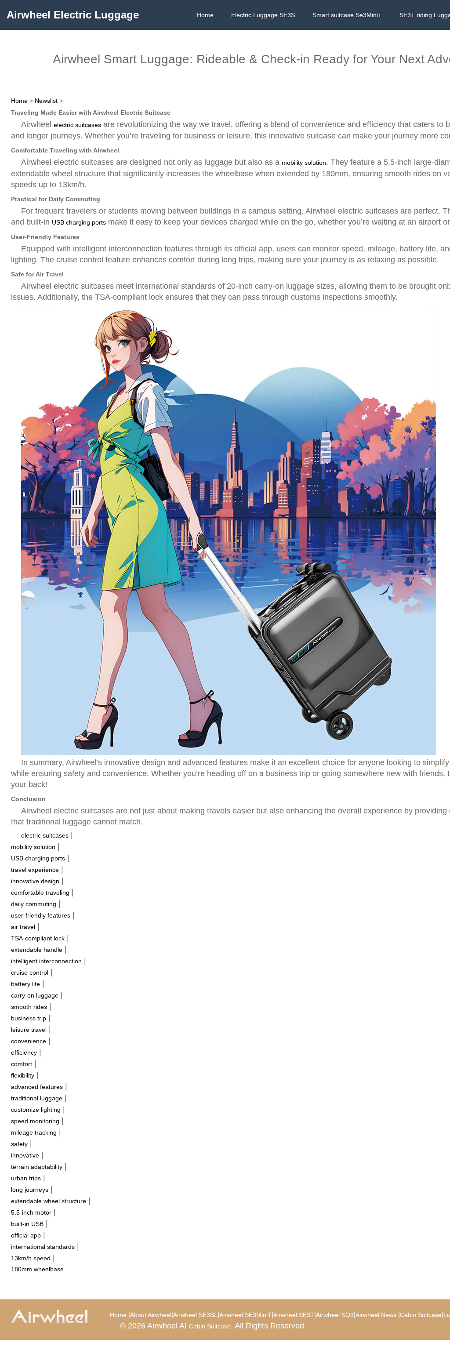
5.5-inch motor (31, 1212)
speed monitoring (35, 1121)
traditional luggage (36, 1098)
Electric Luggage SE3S (263, 14)
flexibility (22, 1075)
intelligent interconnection (46, 961)
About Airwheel (150, 1314)
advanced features (37, 1086)
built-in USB (27, 1223)
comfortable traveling (40, 892)
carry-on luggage (34, 995)
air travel (23, 926)
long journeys (29, 1189)
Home (205, 14)
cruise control (29, 972)
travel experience (35, 869)
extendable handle (36, 949)
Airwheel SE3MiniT (245, 1314)
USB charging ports (79, 222)
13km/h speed (31, 1258)
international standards (43, 1246)
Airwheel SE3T (293, 1314)
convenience (28, 1041)
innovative (25, 1155)
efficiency (24, 1052)
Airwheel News (376, 1314)
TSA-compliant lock (38, 938)
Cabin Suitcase (421, 1314)
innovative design (35, 881)
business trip (28, 1018)
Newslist (46, 100)
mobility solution (304, 162)
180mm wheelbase (37, 1269)
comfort (21, 1063)
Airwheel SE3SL (195, 1314)
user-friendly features (40, 915)
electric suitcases (77, 124)
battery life (25, 983)
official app (26, 1235)
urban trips (26, 1178)
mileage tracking (34, 1132)
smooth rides (29, 1006)
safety (19, 1143)
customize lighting (36, 1109)
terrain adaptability (36, 1166)
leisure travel (29, 1029)
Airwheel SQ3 (335, 1314)
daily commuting (33, 903)
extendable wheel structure (48, 1201)
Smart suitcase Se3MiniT (347, 14)
